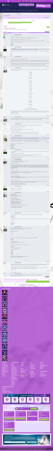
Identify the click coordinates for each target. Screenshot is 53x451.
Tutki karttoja (4, 10)
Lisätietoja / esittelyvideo (32, 416)
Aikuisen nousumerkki (5, 366)
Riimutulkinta (22, 370)
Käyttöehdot (30, 448)
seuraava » (48, 277)
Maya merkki (3, 372)
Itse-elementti (32, 377)
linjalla (4, 67)
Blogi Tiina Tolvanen (13, 374)
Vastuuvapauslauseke (35, 448)
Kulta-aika (43, 1)
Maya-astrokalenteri (4, 390)
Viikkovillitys (3, 363)
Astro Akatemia (23, 377)
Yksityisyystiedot (40, 448)
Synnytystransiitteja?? (23, 29)
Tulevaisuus (14, 10)
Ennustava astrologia (16, 29)
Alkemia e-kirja (4, 375)
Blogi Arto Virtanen (13, 373)
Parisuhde (23, 10)
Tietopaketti (12, 381)
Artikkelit (3, 373)
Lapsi (26, 10)
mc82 (4, 135)
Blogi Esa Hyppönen (14, 370)
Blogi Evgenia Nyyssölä (14, 371)
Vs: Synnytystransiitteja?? (18, 46)
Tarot (24, 1)
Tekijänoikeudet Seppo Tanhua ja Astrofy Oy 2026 (12, 448)
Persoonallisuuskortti (32, 366)
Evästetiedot (44, 448)
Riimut (28, 1)
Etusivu (10, 1)
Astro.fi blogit (30, 10)
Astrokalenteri (22, 4)
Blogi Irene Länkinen (14, 372)
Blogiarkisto (41, 367)
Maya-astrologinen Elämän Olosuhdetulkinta (7, 392)
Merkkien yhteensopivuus (5, 370)
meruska (4, 262)
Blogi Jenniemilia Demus (14, 379)
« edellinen (46, 277)
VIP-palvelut (36, 10)
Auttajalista (3, 374)
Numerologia (15, 1)
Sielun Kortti (31, 365)
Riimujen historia (23, 371)
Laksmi (4, 123)
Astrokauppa (30, 4)
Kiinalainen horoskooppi (5, 371)
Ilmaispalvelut (9, 10)
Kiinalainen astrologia (35, 1)
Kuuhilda (4, 226)
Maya (20, 1)
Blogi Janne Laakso (13, 378)
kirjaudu (16, 18)
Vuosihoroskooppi (32, 374)
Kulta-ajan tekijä (42, 364)
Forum (12, 380)
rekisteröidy (19, 18)
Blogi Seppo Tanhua (13, 367)
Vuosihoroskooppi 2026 (5, 365)
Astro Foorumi (6, 15)
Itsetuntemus (19, 10)
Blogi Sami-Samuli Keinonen (15, 375)
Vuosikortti (31, 367)
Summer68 (4, 212)
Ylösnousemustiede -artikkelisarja (44, 365)
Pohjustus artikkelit (42, 366)
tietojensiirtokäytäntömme (32, 439)
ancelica (4, 149)
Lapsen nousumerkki (4, 367)
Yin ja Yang (31, 375)
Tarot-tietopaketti (32, 364)
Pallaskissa (4, 46)
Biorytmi (12, 363)
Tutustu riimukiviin (23, 372)
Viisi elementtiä (32, 376)
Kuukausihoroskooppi (5, 364)
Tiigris (4, 159)
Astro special (11, 29)
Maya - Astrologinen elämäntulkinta (6, 391)
